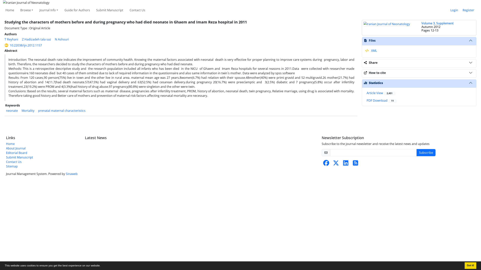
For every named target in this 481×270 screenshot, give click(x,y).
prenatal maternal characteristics (61, 111)
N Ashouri (62, 39)
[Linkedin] (345, 164)
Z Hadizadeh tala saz (36, 39)
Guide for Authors (77, 10)
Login (454, 10)
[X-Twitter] (335, 164)
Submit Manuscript (109, 10)
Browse (25, 10)
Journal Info (47, 10)
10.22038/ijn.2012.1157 (26, 45)
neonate (12, 111)
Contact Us (137, 10)
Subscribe (426, 153)
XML (373, 51)
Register (468, 10)
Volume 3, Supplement (437, 23)
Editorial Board (16, 153)
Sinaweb (72, 174)
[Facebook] (326, 164)
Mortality (28, 111)
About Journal (16, 148)
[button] (101, 266)
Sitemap (12, 166)
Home (9, 10)
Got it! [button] (470, 265)
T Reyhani (11, 39)
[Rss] (355, 164)
